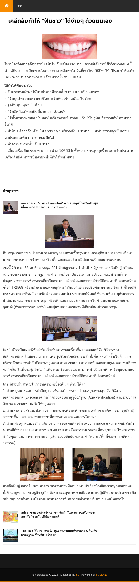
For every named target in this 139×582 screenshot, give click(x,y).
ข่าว (20, 5)
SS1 (78, 574)
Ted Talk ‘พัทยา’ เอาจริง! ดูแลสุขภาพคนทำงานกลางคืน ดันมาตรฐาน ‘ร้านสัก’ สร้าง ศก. (59, 533)
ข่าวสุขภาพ (10, 191)
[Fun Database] (6, 6)
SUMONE (101, 574)
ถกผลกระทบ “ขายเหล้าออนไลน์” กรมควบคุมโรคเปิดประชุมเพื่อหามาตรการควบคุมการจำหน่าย (59, 205)
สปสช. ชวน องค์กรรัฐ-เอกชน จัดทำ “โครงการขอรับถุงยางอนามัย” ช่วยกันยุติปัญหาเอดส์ (58, 514)
